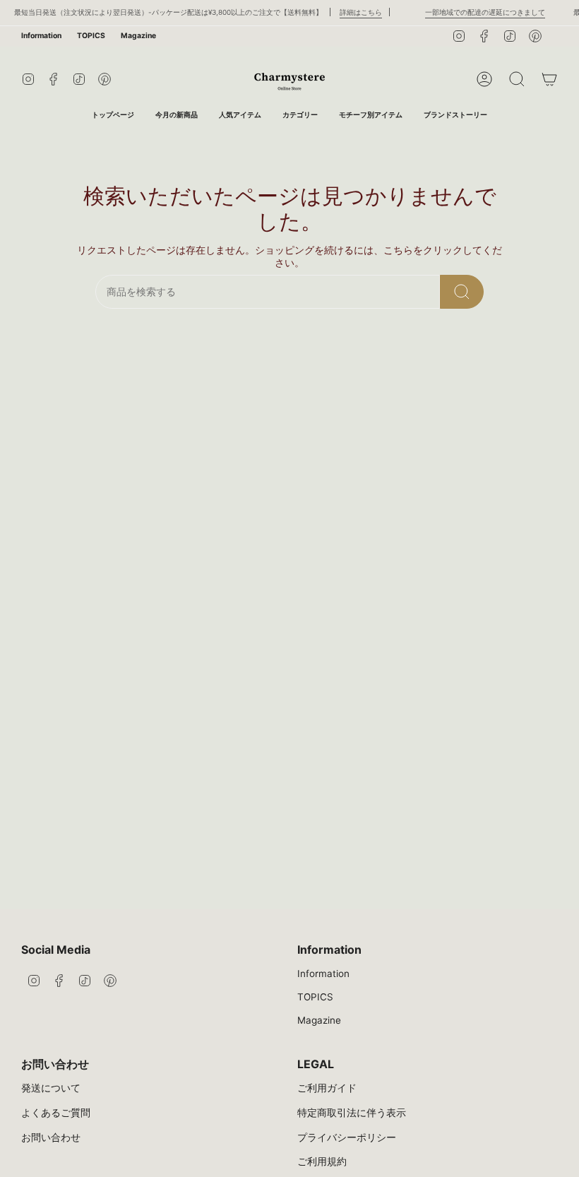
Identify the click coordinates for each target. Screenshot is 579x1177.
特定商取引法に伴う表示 (351, 1112)
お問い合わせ (50, 1137)
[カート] (549, 79)
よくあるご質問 (55, 1112)
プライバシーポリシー (346, 1137)
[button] (300, 115)
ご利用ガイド (327, 1088)
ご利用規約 (322, 1161)
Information (41, 35)
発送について (50, 1088)
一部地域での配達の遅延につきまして (476, 12)
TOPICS (91, 35)
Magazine (138, 35)
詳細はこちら (351, 12)
